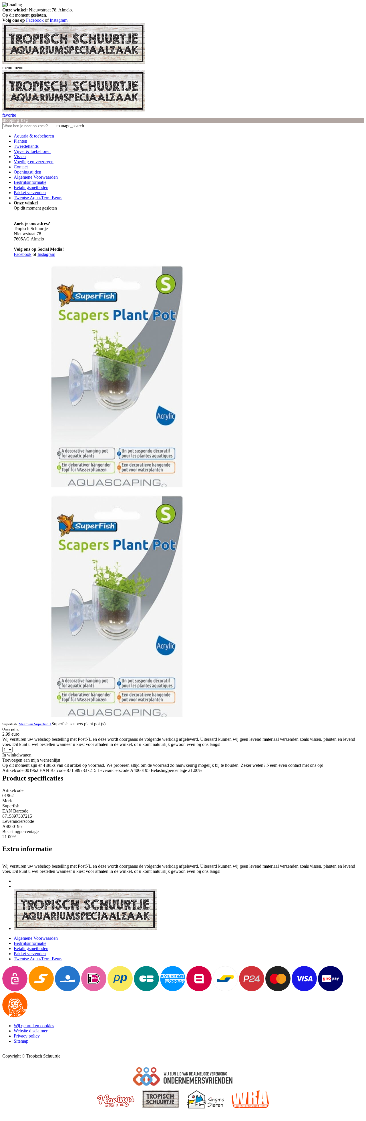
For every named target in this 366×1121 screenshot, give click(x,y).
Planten (20, 141)
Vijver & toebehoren (32, 151)
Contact (21, 166)
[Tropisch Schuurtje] (73, 62)
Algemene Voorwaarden (36, 177)
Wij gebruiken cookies (34, 1025)
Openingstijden (27, 172)
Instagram (58, 20)
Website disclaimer (30, 1030)
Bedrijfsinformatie (30, 182)
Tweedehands (26, 146)
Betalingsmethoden (31, 187)
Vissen (20, 156)
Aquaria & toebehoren (34, 136)
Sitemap (21, 1041)
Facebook (35, 20)
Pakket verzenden (30, 192)
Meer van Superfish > (35, 724)
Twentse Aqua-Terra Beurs (38, 197)
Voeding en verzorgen (33, 161)
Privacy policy (27, 1036)
